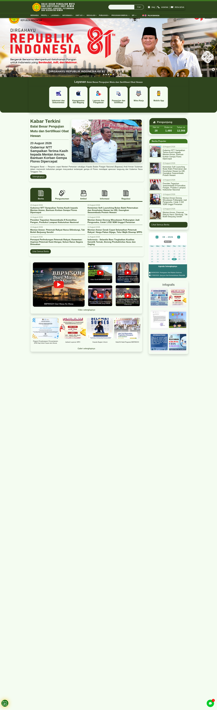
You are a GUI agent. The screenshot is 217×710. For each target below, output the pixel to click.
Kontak (164, 7)
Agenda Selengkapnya (167, 266)
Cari (139, 7)
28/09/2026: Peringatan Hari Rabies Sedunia (166, 272)
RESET (168, 241)
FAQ (153, 7)
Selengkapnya (38, 176)
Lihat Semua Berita (40, 251)
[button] (103, 74)
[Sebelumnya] (157, 237)
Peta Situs (179, 7)
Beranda (35, 15)
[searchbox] (126, 7)
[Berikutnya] (178, 237)
